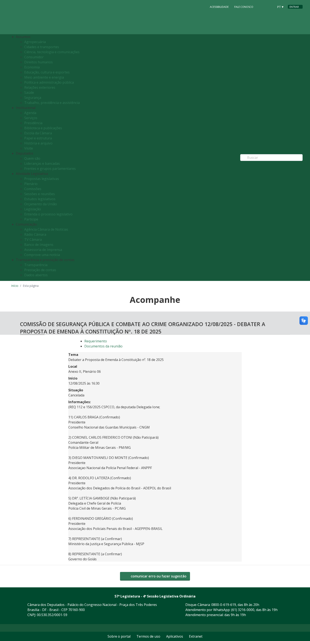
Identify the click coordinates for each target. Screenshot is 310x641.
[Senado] (269, 6)
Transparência (35, 265)
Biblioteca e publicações (43, 128)
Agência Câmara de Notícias (46, 229)
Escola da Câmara (38, 133)
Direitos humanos (38, 62)
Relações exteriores (39, 87)
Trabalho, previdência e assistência (52, 102)
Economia (32, 67)
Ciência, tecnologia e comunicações (52, 52)
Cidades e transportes (41, 47)
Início (14, 286)
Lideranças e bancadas (42, 163)
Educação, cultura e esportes (47, 72)
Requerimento (95, 341)
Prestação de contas (40, 270)
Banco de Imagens (38, 244)
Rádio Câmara (35, 234)
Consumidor (34, 57)
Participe (31, 219)
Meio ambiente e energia (44, 77)
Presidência (33, 123)
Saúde (29, 92)
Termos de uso (148, 636)
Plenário (31, 183)
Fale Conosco (243, 7)
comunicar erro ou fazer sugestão (158, 576)
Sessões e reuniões (39, 194)
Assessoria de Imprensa (43, 249)
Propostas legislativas (41, 178)
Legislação (32, 209)
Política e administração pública (49, 82)
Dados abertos (36, 275)
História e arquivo (38, 143)
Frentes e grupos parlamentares (50, 168)
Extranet (195, 636)
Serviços (30, 118)
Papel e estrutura (38, 138)
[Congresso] (261, 6)
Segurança (32, 97)
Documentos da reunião (103, 346)
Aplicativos (174, 636)
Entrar (294, 7)
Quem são (32, 158)
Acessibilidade (219, 7)
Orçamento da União (40, 204)
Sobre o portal (119, 636)
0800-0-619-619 (223, 604)
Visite (28, 148)
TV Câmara (33, 239)
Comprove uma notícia (42, 254)
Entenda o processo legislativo (48, 214)
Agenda (30, 112)
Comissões (32, 188)
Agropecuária (35, 41)
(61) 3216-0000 (242, 609)
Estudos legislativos (39, 199)
